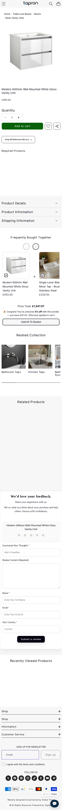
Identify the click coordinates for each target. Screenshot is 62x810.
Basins (37, 14)
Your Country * (9, 622)
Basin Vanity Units (15, 17)
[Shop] (3, 3)
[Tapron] (30, 4)
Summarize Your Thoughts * (16, 546)
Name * (6, 593)
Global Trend (48, 800)
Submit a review (31, 639)
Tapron (48, 805)
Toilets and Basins (22, 14)
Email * (5, 608)
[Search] (50, 3)
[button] (58, 3)
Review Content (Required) (15, 560)
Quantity (8, 110)
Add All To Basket (31, 322)
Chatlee (54, 794)
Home (7, 14)
